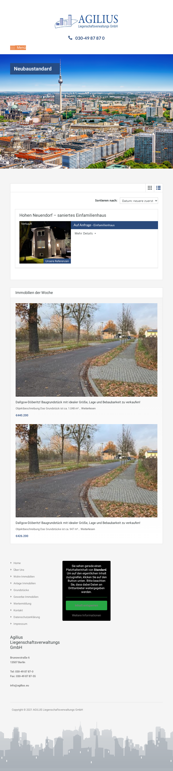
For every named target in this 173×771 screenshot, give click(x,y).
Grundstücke (21, 590)
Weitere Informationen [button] (86, 615)
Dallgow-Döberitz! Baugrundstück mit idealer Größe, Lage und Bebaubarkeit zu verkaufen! (78, 402)
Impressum (20, 623)
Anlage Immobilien (25, 583)
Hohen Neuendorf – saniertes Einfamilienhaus (62, 215)
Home (17, 563)
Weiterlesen (88, 408)
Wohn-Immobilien (24, 576)
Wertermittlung (22, 603)
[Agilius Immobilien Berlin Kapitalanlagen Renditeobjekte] (86, 21)
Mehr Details (84, 233)
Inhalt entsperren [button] (86, 605)
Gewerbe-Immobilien (26, 596)
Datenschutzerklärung (27, 617)
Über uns (19, 569)
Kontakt (18, 610)
